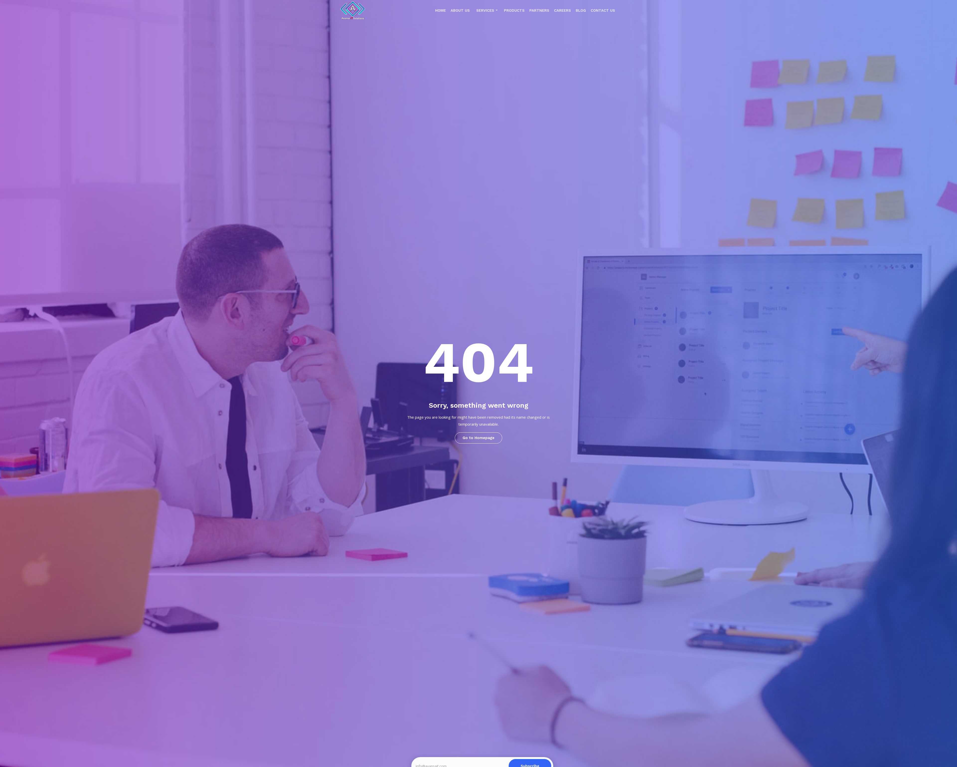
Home (440, 10)
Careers (562, 10)
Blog (581, 10)
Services (485, 10)
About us (460, 10)
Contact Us (603, 10)
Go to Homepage (478, 438)
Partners (539, 10)
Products (514, 10)
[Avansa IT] (352, 11)
